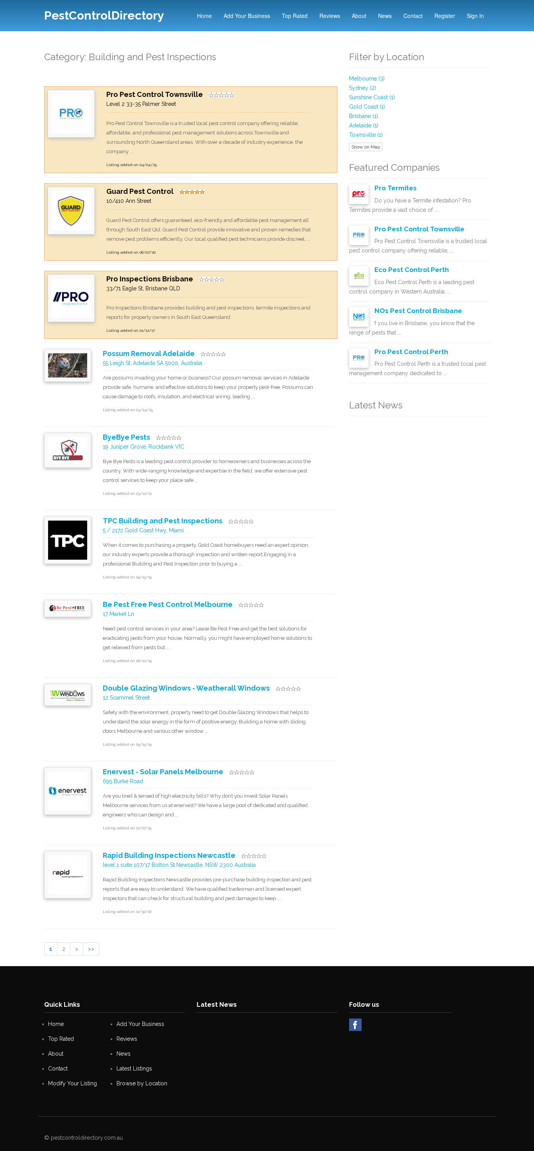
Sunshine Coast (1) (372, 97)
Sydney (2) (362, 88)
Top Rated (295, 16)
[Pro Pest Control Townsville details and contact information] (71, 113)
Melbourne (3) (367, 78)
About (359, 16)
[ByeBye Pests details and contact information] (67, 450)
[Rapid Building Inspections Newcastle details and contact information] (67, 874)
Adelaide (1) (363, 125)
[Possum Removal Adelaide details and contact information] (67, 365)
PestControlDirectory (104, 15)
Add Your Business (247, 16)
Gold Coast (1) (367, 107)
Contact (413, 16)
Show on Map (365, 147)
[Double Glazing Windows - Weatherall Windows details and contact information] (67, 694)
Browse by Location (141, 1083)
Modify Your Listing (72, 1083)
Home (204, 16)
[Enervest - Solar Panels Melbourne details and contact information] (67, 791)
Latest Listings (134, 1068)
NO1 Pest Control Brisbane (418, 311)
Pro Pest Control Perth (411, 352)
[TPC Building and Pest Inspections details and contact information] (67, 540)
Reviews (329, 16)
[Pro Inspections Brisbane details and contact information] (71, 298)
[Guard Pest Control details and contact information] (71, 210)
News (385, 16)
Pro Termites (396, 188)
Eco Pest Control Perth (412, 270)
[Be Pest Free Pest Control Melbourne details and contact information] (67, 608)
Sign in (475, 16)
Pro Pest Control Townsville (419, 229)
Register (444, 16)
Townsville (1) (366, 135)
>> (91, 949)
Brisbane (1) (363, 116)
